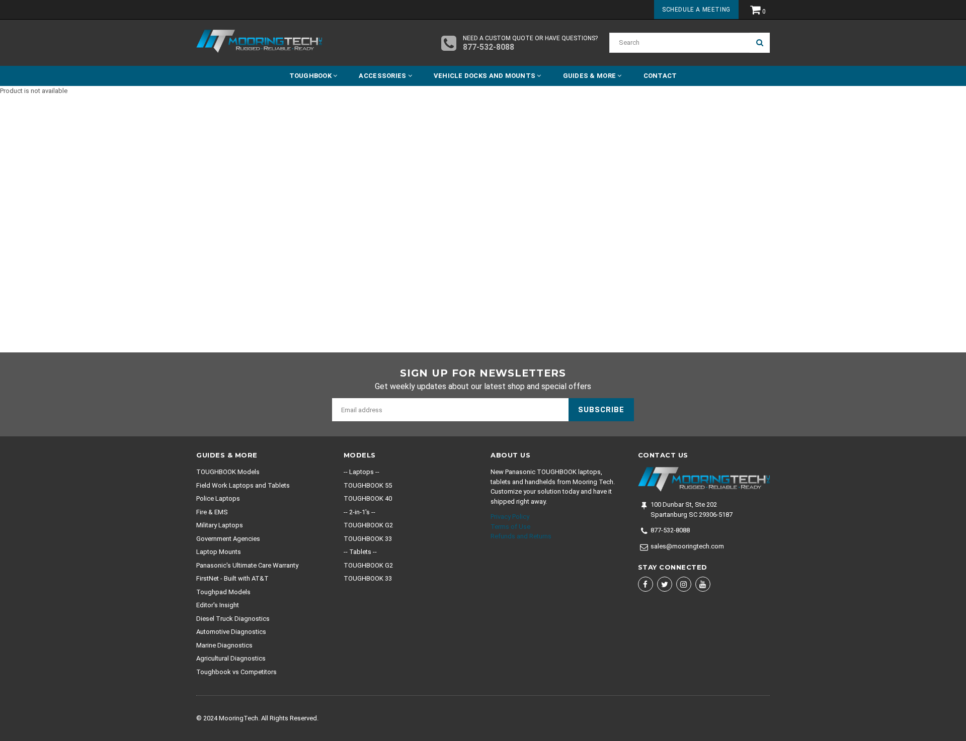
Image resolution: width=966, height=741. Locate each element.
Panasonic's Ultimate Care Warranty (247, 565)
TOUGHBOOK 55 (368, 485)
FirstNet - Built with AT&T (232, 578)
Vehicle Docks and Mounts (485, 75)
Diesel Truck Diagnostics (233, 618)
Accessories (383, 75)
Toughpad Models (223, 592)
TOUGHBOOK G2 (368, 525)
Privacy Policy (510, 516)
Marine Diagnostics (224, 645)
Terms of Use (510, 526)
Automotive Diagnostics (231, 631)
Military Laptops (219, 525)
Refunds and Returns (521, 536)
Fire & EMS (212, 512)
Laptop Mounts (218, 551)
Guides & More (590, 75)
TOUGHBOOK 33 (368, 538)
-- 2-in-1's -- (359, 512)
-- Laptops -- (361, 472)
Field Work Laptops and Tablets (243, 485)
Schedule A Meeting (696, 9)
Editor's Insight (217, 605)
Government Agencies (228, 538)
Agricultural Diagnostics (231, 658)
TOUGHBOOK (311, 75)
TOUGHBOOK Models (228, 472)
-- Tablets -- (360, 551)
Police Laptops (218, 498)
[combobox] (679, 43)
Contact (660, 75)
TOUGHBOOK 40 (368, 498)
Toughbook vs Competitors (236, 672)
